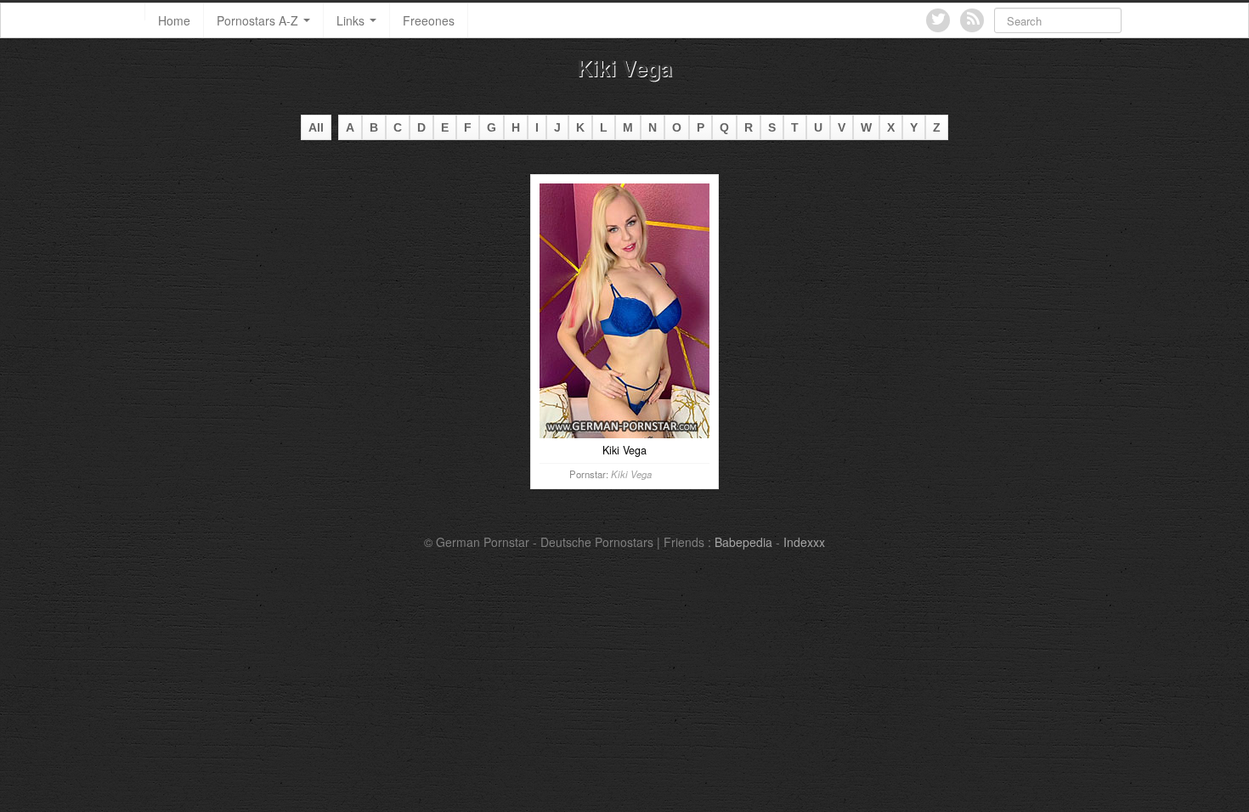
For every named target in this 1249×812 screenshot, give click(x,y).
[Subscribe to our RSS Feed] (972, 20)
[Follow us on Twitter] (938, 20)
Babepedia (743, 541)
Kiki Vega (631, 474)
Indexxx (804, 541)
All (316, 127)
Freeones (429, 20)
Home (174, 20)
